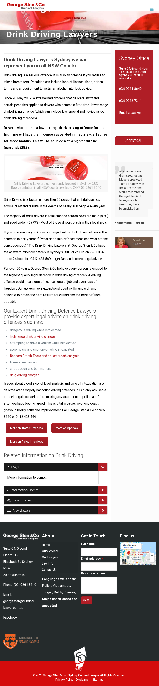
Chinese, (70, 592)
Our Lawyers (50, 557)
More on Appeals (67, 428)
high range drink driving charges (33, 337)
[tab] (51, 467)
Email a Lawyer (130, 113)
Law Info (47, 563)
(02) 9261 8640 (130, 89)
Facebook (10, 617)
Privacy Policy (64, 679)
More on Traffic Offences (26, 428)
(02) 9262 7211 (130, 101)
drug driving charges (24, 375)
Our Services (50, 551)
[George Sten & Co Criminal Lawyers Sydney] (26, 7)
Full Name (88, 543)
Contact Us (49, 569)
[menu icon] (151, 9)
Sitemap (98, 679)
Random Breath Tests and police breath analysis (45, 356)
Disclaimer (83, 679)
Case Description (93, 573)
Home (46, 545)
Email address (92, 558)
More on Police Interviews (26, 441)
